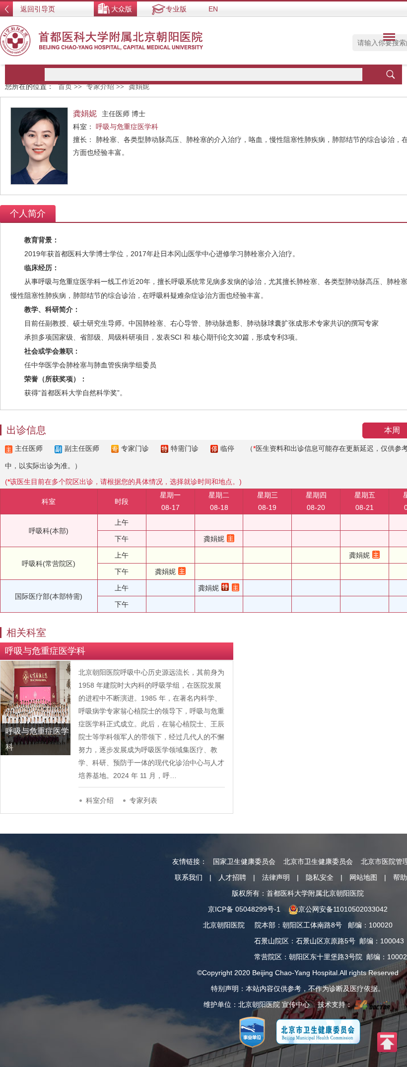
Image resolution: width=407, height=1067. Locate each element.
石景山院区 (271, 941)
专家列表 (143, 800)
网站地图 (363, 877)
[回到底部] (387, 1042)
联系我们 (189, 877)
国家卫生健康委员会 (244, 861)
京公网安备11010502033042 (343, 909)
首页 (65, 86)
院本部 (265, 925)
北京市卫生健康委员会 (318, 861)
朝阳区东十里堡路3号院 (325, 957)
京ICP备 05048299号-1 (244, 909)
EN (213, 9)
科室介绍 (100, 800)
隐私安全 (320, 877)
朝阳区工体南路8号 (312, 925)
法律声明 (276, 877)
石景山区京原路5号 (325, 941)
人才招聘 (232, 877)
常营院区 (268, 957)
